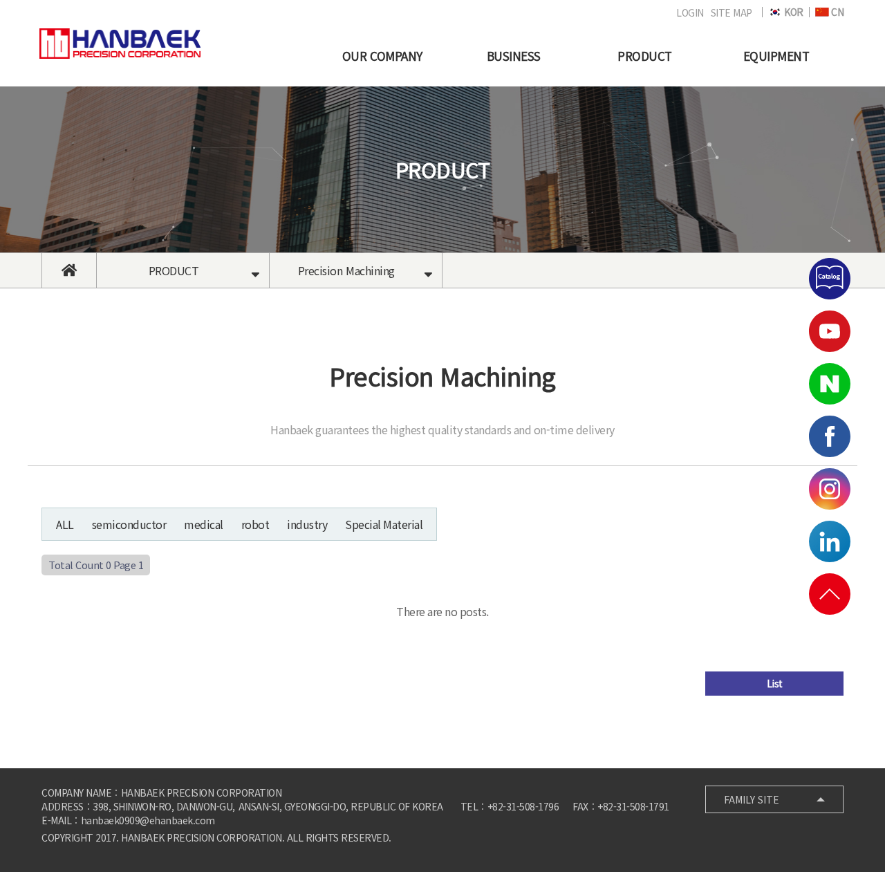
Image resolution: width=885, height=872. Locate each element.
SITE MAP (731, 12)
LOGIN (690, 12)
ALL (65, 524)
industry (307, 524)
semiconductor (129, 524)
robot (255, 524)
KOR (792, 12)
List (775, 683)
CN (836, 12)
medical (203, 524)
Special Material (383, 524)
